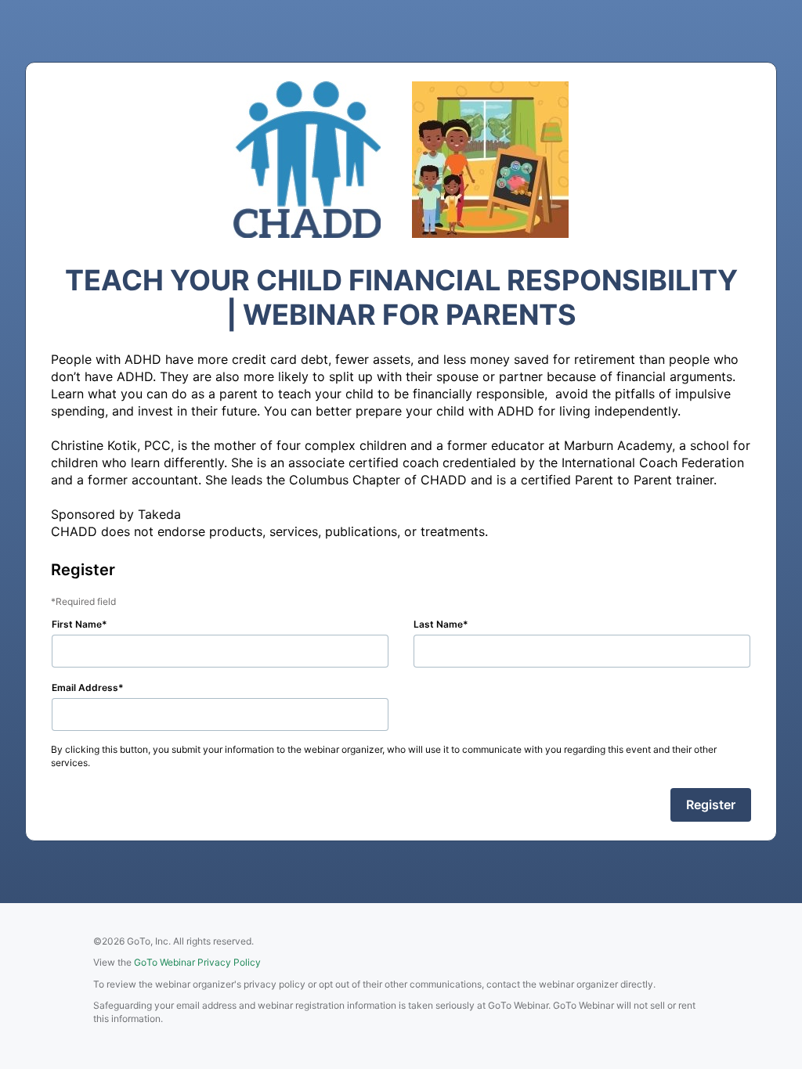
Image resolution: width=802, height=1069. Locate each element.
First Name (77, 624)
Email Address (85, 687)
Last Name (438, 624)
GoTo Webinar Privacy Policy (197, 962)
